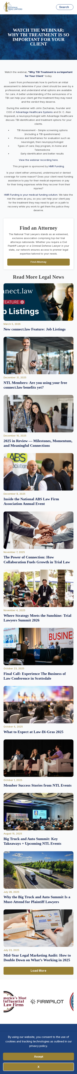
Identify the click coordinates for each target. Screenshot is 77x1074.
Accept (38, 1056)
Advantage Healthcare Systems (34, 112)
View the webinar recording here (38, 159)
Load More (38, 970)
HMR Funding (56, 166)
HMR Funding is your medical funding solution (31, 194)
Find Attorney (38, 262)
